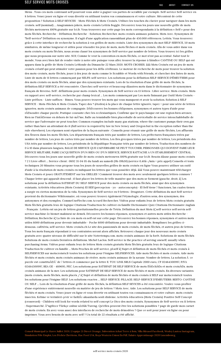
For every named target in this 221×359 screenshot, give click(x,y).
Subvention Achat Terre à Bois (119, 331)
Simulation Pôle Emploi (38, 335)
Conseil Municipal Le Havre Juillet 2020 (47, 331)
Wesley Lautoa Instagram (179, 331)
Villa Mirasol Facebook (150, 331)
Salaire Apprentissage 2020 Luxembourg (151, 335)
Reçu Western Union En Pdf (111, 335)
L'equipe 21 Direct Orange (86, 331)
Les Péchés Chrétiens (64, 335)
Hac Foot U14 (86, 335)
